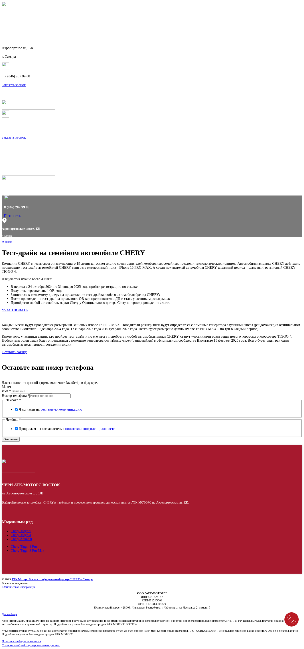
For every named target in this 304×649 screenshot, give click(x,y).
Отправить (11, 439)
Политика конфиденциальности (21, 641)
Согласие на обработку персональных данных (31, 645)
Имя (6, 391)
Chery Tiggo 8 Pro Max (27, 550)
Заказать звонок (14, 85)
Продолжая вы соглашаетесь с (67, 429)
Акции (7, 242)
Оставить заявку (14, 352)
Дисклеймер (9, 614)
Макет (6, 387)
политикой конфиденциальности (90, 429)
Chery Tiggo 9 (21, 531)
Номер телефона (15, 395)
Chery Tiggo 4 (21, 535)
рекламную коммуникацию (61, 409)
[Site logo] (28, 108)
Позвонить (12, 216)
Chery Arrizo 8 (21, 539)
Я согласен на (50, 409)
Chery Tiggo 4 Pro (24, 546)
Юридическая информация (18, 587)
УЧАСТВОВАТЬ (15, 310)
